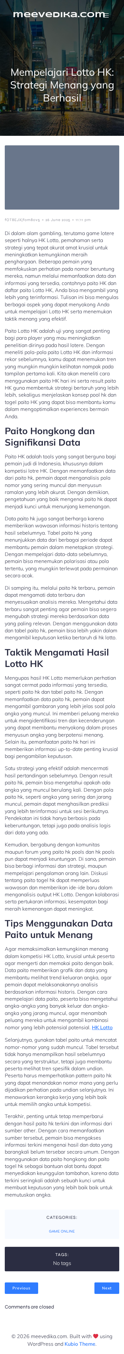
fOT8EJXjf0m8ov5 (22, 220)
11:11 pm (83, 220)
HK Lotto (102, 1027)
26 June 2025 (57, 220)
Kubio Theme (80, 1344)
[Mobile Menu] (105, 15)
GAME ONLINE (62, 1231)
